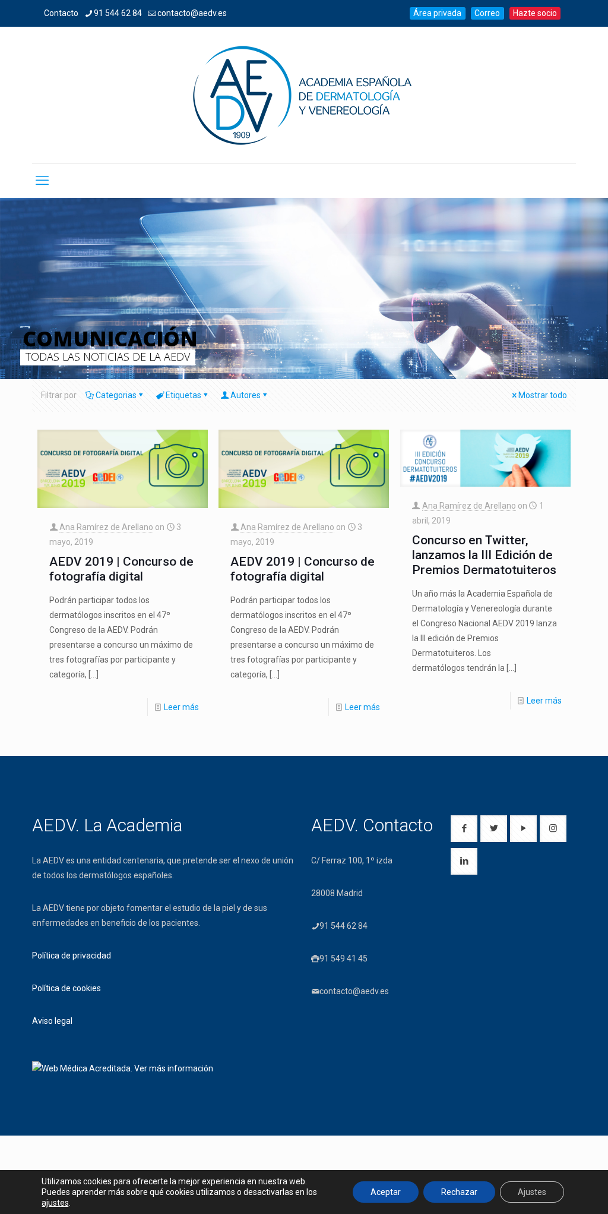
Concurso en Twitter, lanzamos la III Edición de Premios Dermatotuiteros (484, 555)
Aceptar (385, 1192)
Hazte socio (535, 13)
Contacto (61, 13)
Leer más (181, 707)
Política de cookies (66, 988)
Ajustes (532, 1192)
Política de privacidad (71, 955)
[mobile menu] (42, 181)
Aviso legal (52, 1021)
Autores (245, 395)
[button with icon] (464, 828)
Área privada (437, 13)
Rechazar (459, 1192)
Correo (487, 13)
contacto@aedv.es (192, 13)
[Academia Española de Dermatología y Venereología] (304, 95)
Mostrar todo (542, 395)
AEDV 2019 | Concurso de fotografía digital (121, 569)
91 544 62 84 (118, 13)
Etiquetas (183, 395)
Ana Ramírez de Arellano (106, 527)
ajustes (55, 1202)
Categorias (116, 395)
